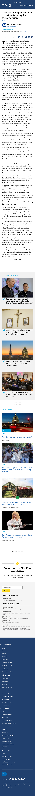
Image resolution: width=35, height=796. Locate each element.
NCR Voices (6, 430)
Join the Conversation (7, 29)
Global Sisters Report (8, 672)
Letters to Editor (6, 741)
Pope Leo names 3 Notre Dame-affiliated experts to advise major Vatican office (19, 363)
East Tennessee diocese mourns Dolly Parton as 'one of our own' (17, 536)
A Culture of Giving (7, 696)
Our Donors (5, 705)
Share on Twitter (26, 37)
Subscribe (30, 5)
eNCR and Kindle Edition (9, 723)
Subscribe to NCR (7, 712)
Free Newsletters (7, 720)
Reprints (4, 746)
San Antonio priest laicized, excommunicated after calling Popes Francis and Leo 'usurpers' (19, 301)
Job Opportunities (7, 738)
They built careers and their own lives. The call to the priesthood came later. (19, 394)
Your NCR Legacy (6, 702)
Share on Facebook (22, 37)
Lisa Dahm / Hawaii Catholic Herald (11, 507)
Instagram (22, 779)
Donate (22, 5)
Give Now (4, 691)
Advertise (4, 684)
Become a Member (7, 694)
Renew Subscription (7, 714)
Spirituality (5, 659)
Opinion (4, 433)
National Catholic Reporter (4, 774)
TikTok (24, 779)
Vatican (4, 651)
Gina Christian (5, 474)
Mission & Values (7, 756)
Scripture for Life (7, 662)
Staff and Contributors (8, 762)
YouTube (19, 779)
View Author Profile (11, 26)
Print (32, 37)
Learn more (23, 31)
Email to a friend (29, 37)
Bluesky (10, 779)
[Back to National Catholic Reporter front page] (9, 5)
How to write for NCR (8, 735)
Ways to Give (5, 699)
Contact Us (5, 732)
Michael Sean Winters (7, 440)
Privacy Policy (6, 759)
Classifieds (5, 678)
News (3, 20)
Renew (26, 5)
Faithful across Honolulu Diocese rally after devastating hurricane (17, 503)
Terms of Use (15, 784)
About (3, 753)
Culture (4, 653)
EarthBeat (5, 669)
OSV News (11, 474)
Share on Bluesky (19, 37)
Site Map (27, 784)
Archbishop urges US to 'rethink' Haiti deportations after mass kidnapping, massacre (17, 470)
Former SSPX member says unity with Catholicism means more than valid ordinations (19, 332)
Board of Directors (7, 765)
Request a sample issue (8, 726)
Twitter (13, 779)
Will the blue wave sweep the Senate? (17, 437)
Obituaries (5, 681)
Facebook (16, 779)
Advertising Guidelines (7, 784)
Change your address (8, 744)
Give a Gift (5, 717)
